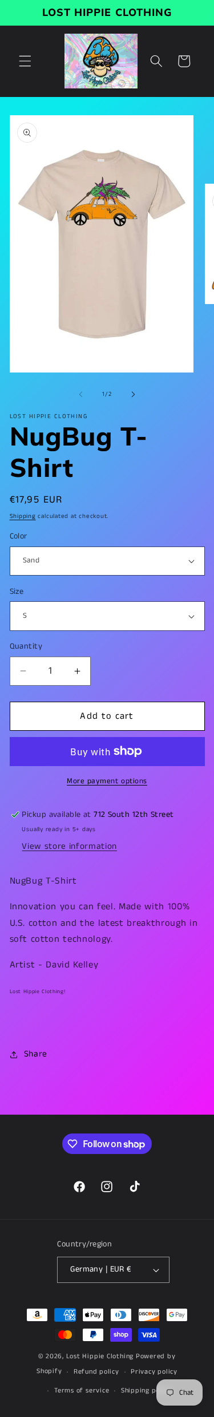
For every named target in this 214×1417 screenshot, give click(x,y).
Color (18, 536)
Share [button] (35, 1054)
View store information (69, 846)
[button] (25, 61)
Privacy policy (154, 1371)
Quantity (26, 646)
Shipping (23, 516)
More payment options (107, 781)
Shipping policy (146, 1390)
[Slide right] (133, 394)
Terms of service (81, 1390)
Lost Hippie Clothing (100, 1356)
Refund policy (96, 1371)
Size (17, 591)
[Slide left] (80, 394)
